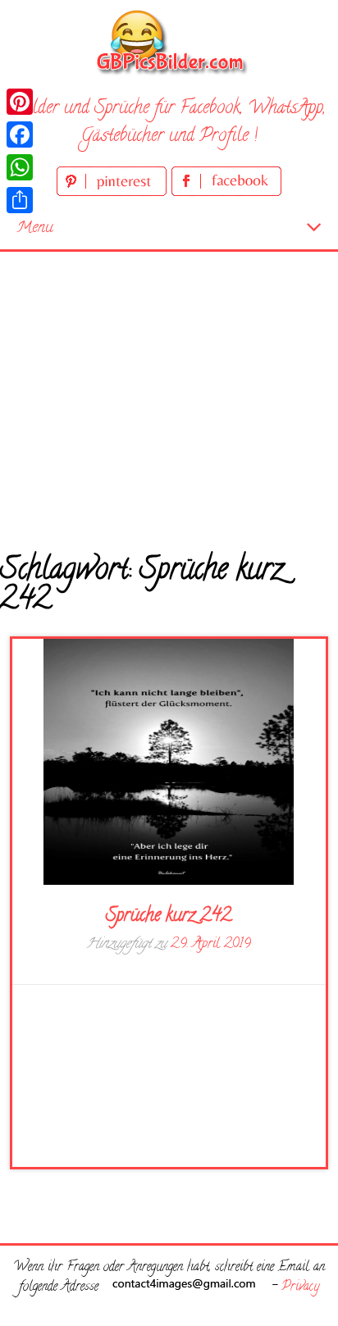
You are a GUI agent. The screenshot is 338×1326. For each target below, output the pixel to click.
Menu (34, 228)
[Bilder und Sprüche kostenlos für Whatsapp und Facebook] (169, 41)
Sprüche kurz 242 (168, 917)
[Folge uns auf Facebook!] (226, 193)
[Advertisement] (169, 390)
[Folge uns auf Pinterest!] (114, 193)
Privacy (300, 1287)
